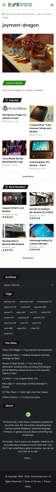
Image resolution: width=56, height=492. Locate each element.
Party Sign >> (9, 383)
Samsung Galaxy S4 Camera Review (41, 242)
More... (28, 458)
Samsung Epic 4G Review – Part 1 (39, 163)
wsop (8, 333)
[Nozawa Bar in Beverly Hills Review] (14, 231)
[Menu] (3, 5)
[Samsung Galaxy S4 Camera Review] (42, 230)
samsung (23, 317)
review (9, 317)
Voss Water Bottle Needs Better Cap (12, 160)
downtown (26, 301)
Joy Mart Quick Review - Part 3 (27, 14)
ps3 (33, 312)
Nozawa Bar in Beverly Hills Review (13, 242)
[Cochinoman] (20, 4)
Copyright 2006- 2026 (18, 476)
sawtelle (38, 317)
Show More (28, 176)
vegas (21, 328)
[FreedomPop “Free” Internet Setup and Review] (42, 113)
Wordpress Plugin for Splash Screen (14, 116)
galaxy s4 (10, 307)
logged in (19, 90)
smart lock (10, 323)
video (35, 328)
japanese (40, 307)
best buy (9, 301)
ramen (46, 312)
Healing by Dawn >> (12, 355)
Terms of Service (32, 481)
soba (24, 323)
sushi (8, 328)
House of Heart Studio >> (15, 363)
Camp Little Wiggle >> (13, 350)
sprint (36, 323)
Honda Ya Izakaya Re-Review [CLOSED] (41, 210)
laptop (8, 312)
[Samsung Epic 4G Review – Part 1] (42, 149)
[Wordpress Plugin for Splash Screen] (14, 108)
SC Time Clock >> (11, 392)
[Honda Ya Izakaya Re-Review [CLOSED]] (42, 199)
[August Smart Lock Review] (14, 198)
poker (21, 312)
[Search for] (52, 5)
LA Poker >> (8, 378)
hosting (25, 307)
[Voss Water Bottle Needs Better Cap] (14, 147)
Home (7, 14)
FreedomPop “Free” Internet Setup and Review (41, 128)
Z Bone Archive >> (11, 397)
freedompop (44, 301)
